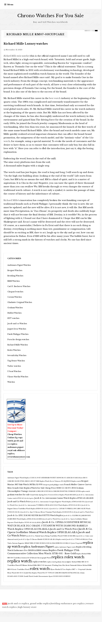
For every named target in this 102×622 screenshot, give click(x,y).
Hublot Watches (14, 313)
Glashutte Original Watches (19, 302)
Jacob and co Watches (17, 323)
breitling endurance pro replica (68, 603)
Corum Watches (14, 297)
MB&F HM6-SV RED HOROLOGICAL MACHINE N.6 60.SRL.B (47, 543)
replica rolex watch (67, 557)
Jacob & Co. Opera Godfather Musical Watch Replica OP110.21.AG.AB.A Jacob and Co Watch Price (49, 532)
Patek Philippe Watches (17, 334)
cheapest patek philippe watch (53, 484)
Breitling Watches (15, 276)
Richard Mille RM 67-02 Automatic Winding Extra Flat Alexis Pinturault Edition (55, 565)
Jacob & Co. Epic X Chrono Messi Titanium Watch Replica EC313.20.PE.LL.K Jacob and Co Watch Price (57, 512)
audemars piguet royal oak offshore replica (16, 450)
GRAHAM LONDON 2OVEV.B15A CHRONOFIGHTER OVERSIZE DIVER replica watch (59, 491)
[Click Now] (16, 414)
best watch (55, 98)
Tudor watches (14, 366)
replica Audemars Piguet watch (65, 547)
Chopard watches (15, 292)
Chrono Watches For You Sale (50, 15)
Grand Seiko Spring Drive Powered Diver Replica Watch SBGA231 (53, 495)
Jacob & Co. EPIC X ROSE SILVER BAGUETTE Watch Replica (35, 515)
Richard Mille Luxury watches (26, 43)
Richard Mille (11, 200)
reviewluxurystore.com (19, 457)
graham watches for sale (18, 495)
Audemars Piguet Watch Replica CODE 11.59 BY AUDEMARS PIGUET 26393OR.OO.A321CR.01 (40, 478)
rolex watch (40, 569)
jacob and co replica (18, 603)
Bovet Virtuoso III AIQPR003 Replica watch (65, 481)
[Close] (24, 400)
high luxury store (27, 607)
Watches (11, 382)
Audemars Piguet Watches (19, 265)
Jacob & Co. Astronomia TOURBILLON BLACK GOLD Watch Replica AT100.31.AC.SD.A (50, 505)
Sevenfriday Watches (16, 355)
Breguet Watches (14, 270)
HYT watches (13, 318)
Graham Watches (15, 307)
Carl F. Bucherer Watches (18, 286)
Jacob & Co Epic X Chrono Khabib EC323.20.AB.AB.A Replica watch (42, 539)
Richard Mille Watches (17, 345)
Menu (10, 4)
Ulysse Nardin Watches (17, 377)
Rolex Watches (14, 350)
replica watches (39, 562)
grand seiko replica (40, 603)
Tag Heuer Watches (16, 361)
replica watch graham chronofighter (59, 562)
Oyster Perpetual (76, 543)
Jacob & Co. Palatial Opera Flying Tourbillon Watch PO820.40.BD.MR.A (51, 536)
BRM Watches (13, 281)
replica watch (19, 561)
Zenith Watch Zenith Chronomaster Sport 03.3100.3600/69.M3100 (47, 576)
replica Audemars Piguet (37, 546)
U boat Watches (14, 371)
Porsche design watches (18, 339)
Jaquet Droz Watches (16, 329)
